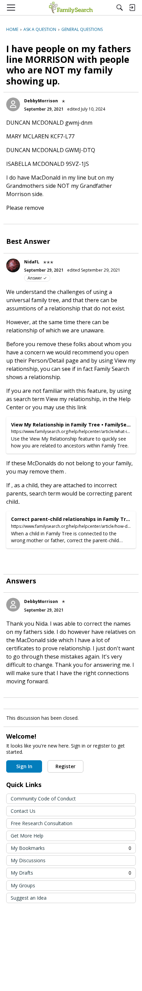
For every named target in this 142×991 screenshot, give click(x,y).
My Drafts (71, 872)
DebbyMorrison (41, 101)
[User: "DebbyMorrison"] (13, 104)
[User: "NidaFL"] (13, 265)
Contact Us (23, 811)
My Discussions (28, 860)
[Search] (119, 7)
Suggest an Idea (29, 898)
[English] (71, 7)
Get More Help (27, 835)
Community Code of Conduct (43, 798)
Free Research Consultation (41, 823)
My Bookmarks (71, 848)
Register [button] (65, 766)
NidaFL (31, 262)
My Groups (23, 885)
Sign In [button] (24, 766)
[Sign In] (132, 7)
